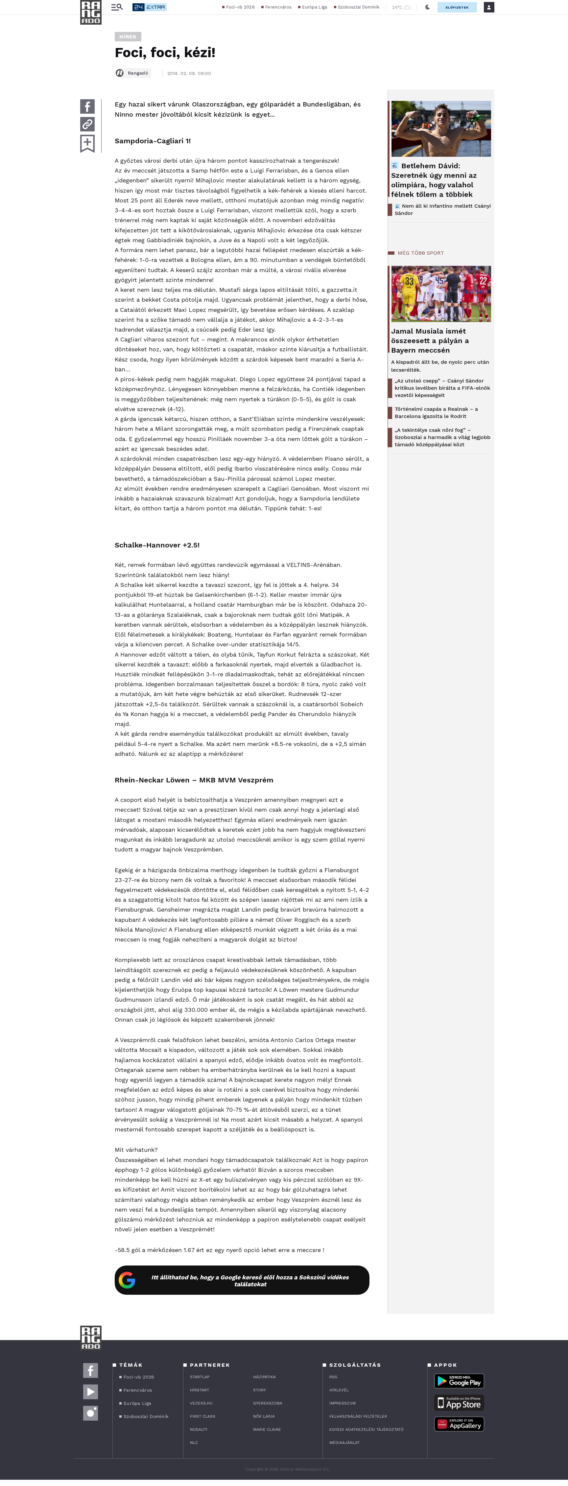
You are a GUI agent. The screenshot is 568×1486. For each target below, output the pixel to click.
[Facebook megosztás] (87, 106)
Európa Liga (314, 7)
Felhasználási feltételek (358, 1416)
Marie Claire (267, 1429)
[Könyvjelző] (87, 144)
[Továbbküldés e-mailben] (87, 124)
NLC (194, 1442)
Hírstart (199, 1390)
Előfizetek (457, 7)
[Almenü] (117, 7)
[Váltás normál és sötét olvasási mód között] (428, 7)
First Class (202, 1416)
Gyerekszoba (267, 1403)
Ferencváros (278, 7)
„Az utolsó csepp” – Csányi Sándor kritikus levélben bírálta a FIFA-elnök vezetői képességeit (442, 388)
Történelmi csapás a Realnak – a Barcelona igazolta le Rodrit (436, 412)
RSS (333, 1377)
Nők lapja (264, 1416)
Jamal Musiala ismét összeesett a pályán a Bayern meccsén (430, 340)
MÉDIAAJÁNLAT (344, 1442)
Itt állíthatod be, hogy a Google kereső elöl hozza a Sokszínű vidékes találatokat (250, 1281)
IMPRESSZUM (342, 1403)
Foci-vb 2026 (240, 7)
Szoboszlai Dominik (358, 7)
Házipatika (264, 1377)
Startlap (199, 1377)
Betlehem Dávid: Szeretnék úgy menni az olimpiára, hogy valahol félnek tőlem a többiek (434, 180)
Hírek (128, 37)
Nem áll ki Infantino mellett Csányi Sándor (443, 209)
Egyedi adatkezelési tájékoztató (366, 1429)
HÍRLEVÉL (339, 1390)
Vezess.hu (201, 1403)
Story (259, 1390)
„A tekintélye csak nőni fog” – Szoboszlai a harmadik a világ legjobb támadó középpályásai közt (442, 437)
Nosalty (198, 1429)
